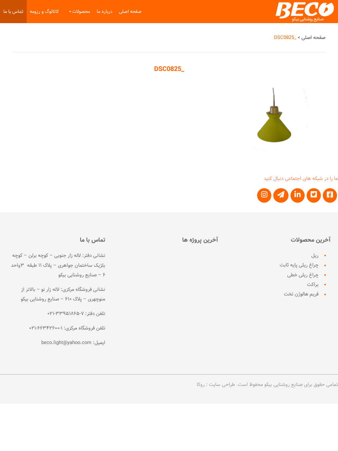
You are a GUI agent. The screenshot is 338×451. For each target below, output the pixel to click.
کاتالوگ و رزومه (44, 12)
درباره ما (105, 12)
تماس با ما (13, 12)
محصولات (81, 12)
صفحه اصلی (130, 12)
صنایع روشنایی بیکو (283, 384)
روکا (201, 384)
